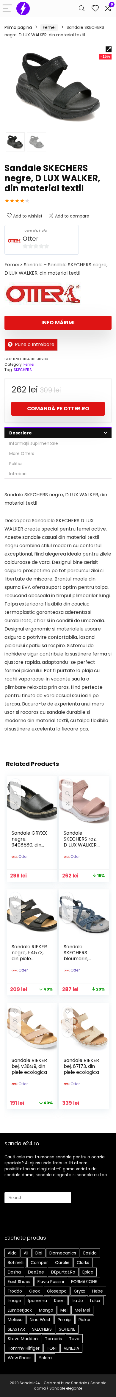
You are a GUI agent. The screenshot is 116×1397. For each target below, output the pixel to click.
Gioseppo (57, 1291)
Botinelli (15, 1262)
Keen (59, 1301)
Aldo (12, 1253)
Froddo (15, 1291)
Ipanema (37, 1301)
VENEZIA (71, 1348)
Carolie (62, 1262)
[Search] (82, 8)
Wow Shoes (20, 1358)
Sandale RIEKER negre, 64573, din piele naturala (29, 955)
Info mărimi (58, 322)
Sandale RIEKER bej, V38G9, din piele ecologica (29, 1066)
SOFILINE (67, 1329)
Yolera (45, 1358)
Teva (74, 1339)
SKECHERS (23, 369)
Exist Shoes (19, 1282)
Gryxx (79, 1291)
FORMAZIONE (84, 1282)
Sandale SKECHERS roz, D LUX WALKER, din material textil (81, 845)
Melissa (15, 1320)
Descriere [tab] (20, 433)
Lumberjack (20, 1310)
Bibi (38, 1253)
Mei (64, 1310)
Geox (34, 1291)
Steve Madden (23, 1339)
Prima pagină (18, 27)
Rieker (85, 1320)
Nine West (40, 1320)
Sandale (79, 1382)
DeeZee (36, 1272)
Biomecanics (62, 1253)
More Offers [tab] (21, 453)
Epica (87, 1272)
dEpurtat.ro (63, 1272)
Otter (30, 239)
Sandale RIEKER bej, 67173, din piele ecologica (81, 1066)
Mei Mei (82, 1310)
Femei (49, 27)
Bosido (90, 1253)
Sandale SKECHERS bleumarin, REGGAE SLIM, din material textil (79, 961)
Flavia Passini (50, 1282)
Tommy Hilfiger (24, 1348)
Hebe (97, 1291)
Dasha (14, 1272)
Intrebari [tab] (17, 474)
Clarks (83, 1262)
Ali (26, 1253)
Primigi (64, 1320)
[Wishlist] (95, 8)
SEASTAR (16, 1329)
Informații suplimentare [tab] (33, 443)
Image (14, 1301)
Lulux (95, 1301)
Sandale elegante (65, 1388)
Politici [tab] (15, 464)
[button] (109, 49)
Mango (46, 1310)
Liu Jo (77, 1301)
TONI (52, 1348)
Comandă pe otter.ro (58, 408)
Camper (39, 1262)
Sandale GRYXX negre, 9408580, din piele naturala (29, 842)
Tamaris (53, 1339)
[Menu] (7, 8)
